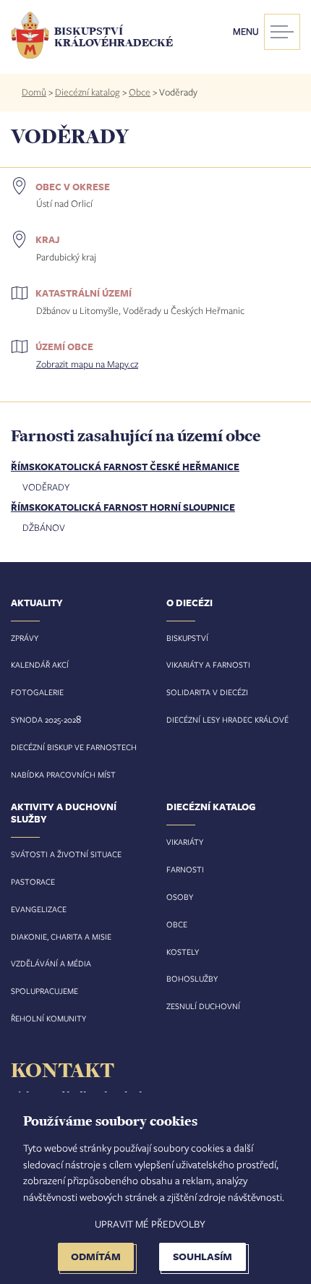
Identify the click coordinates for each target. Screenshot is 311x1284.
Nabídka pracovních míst (63, 774)
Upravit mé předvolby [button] (150, 1223)
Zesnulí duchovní (203, 1005)
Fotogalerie (37, 691)
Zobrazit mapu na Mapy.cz (87, 363)
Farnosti (185, 869)
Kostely (182, 951)
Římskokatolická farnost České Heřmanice (125, 466)
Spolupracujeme (44, 990)
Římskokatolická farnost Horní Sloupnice (123, 507)
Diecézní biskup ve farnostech (74, 746)
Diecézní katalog (87, 91)
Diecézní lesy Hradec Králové (227, 719)
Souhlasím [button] (202, 1256)
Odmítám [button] (96, 1256)
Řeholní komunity (48, 1018)
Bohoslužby (192, 978)
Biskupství (187, 637)
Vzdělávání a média (51, 963)
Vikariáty (184, 841)
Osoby (179, 896)
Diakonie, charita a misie (61, 936)
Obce (139, 91)
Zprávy (24, 637)
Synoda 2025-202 (43, 719)
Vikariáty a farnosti (208, 664)
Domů (34, 91)
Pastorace (33, 881)
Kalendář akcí (40, 664)
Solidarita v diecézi (207, 691)
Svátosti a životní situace (66, 854)
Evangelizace (39, 909)
